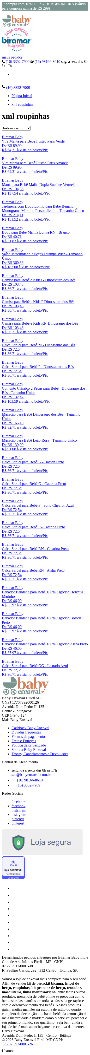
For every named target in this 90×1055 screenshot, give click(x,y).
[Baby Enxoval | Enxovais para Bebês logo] (17, 25)
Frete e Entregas (24, 741)
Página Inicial (22, 96)
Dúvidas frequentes (26, 732)
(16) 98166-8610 (47, 61)
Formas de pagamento (28, 736)
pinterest (18, 819)
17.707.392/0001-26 (17, 1044)
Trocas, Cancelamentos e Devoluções (40, 754)
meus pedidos (12, 57)
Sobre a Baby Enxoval (29, 749)
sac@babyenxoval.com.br (31, 775)
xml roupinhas (22, 104)
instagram (19, 810)
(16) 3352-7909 (17, 61)
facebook (18, 801)
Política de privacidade (29, 745)
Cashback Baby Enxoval (30, 728)
